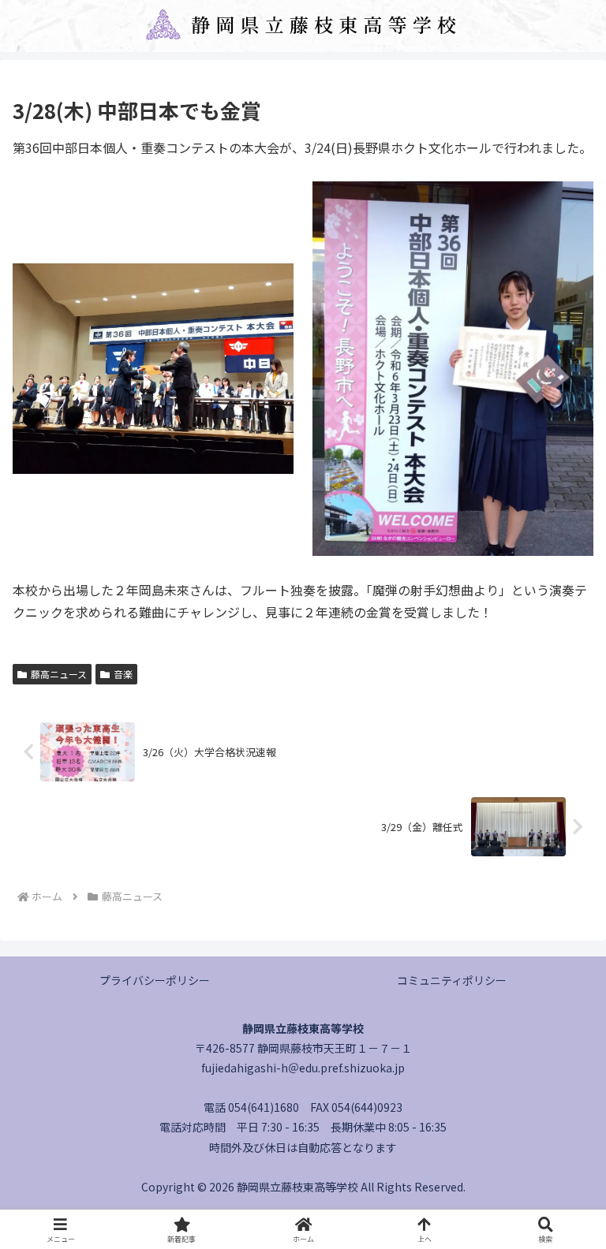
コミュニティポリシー (452, 980)
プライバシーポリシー (154, 980)
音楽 (123, 673)
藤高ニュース (59, 673)
